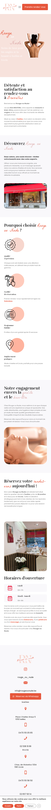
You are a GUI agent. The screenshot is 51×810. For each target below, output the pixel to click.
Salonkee (8, 301)
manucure (28, 619)
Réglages (30, 806)
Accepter (8, 806)
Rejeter (19, 806)
